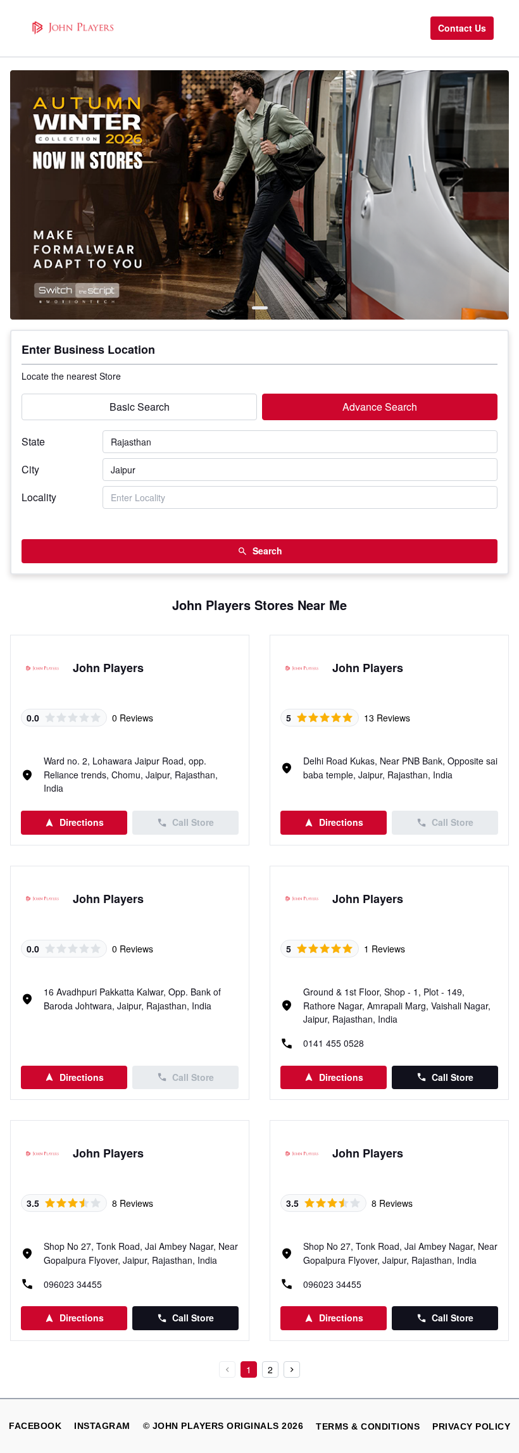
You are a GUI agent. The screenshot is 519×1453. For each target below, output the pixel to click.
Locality (39, 497)
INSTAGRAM (102, 1426)
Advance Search (379, 406)
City (30, 469)
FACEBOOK (35, 1426)
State (33, 441)
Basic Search (139, 406)
